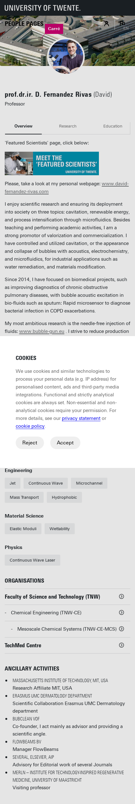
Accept (65, 443)
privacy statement (81, 418)
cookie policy (30, 426)
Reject (29, 443)
